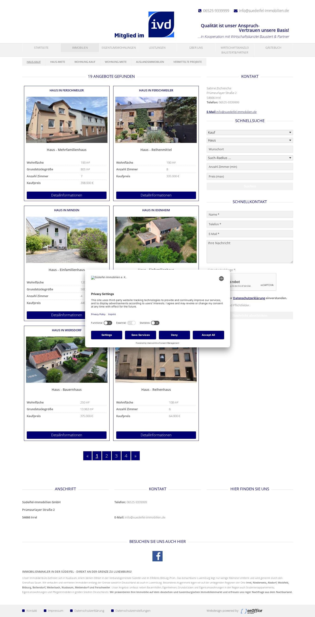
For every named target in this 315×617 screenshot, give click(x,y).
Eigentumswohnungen (119, 48)
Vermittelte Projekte (187, 61)
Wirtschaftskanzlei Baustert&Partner (235, 50)
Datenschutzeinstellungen (133, 610)
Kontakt (32, 610)
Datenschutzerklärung (249, 298)
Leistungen (157, 48)
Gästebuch (273, 48)
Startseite (41, 48)
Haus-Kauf (34, 61)
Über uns (196, 48)
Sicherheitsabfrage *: (222, 270)
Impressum (55, 610)
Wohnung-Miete (116, 61)
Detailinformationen (66, 195)
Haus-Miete (57, 61)
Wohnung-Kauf (84, 61)
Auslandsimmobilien (150, 61)
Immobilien (80, 48)
